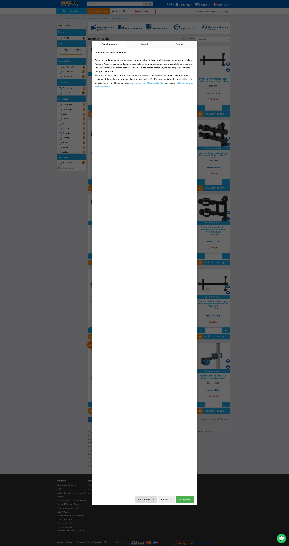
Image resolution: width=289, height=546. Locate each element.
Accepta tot (185, 499)
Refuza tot (166, 499)
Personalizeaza (146, 499)
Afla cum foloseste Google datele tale (147, 83)
